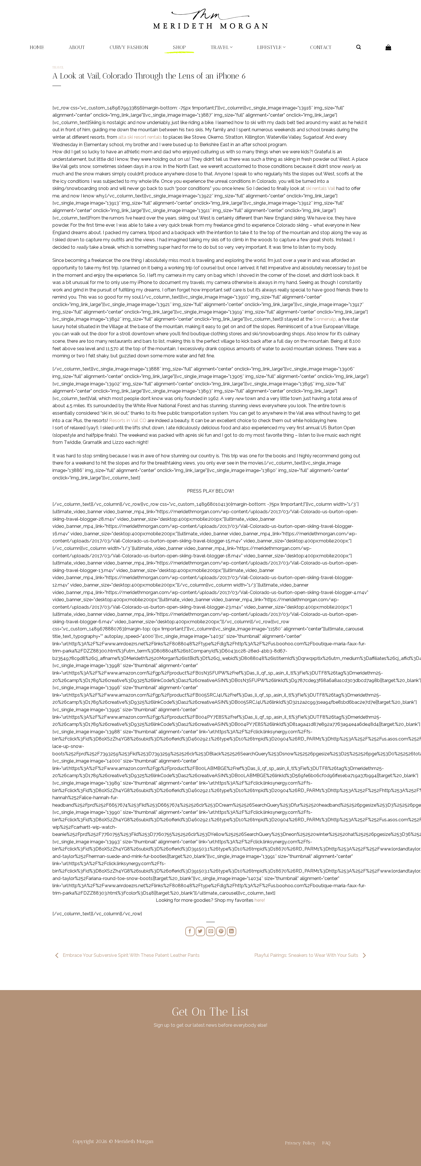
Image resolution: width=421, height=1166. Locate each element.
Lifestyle (269, 47)
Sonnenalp (325, 319)
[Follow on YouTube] (100, 1068)
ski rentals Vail (320, 188)
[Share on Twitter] (200, 931)
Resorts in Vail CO (127, 420)
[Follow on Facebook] (61, 1068)
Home (37, 47)
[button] (358, 47)
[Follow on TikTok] (81, 1068)
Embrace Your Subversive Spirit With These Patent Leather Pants (131, 955)
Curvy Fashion (129, 47)
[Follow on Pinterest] (90, 1068)
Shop (179, 47)
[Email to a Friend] (210, 931)
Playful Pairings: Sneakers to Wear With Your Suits (306, 955)
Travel (220, 47)
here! (260, 900)
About (77, 47)
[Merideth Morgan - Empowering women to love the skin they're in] (210, 19)
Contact (320, 47)
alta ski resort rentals (140, 137)
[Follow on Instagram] (71, 1068)
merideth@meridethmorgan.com (340, 1066)
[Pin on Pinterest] (221, 931)
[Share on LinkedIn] (231, 931)
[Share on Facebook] (190, 931)
